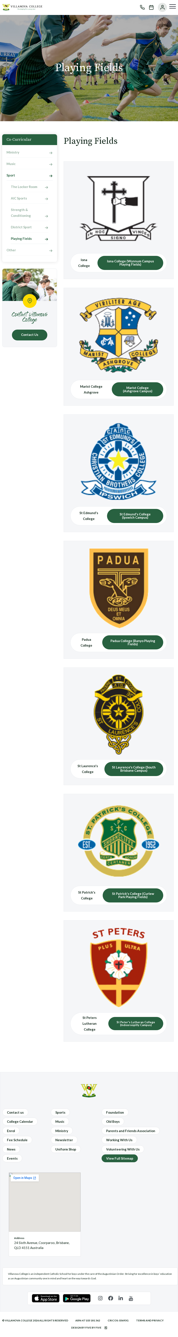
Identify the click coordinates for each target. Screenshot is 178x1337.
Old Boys (113, 1121)
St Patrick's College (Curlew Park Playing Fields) (133, 895)
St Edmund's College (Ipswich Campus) (135, 515)
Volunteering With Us (123, 1149)
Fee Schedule (17, 1140)
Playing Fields (21, 238)
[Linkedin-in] (120, 1298)
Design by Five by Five (86, 1327)
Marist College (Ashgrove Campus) (137, 389)
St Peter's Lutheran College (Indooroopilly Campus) (136, 1023)
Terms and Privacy (150, 1320)
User (160, 7)
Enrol (11, 1131)
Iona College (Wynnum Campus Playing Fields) (130, 262)
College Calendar (20, 1121)
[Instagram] (100, 1298)
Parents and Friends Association (130, 1131)
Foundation (115, 1112)
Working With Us (119, 1140)
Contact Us (29, 335)
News (11, 1149)
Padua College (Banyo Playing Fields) (132, 642)
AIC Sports (19, 198)
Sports (60, 1112)
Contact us (15, 1112)
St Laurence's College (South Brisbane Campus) (134, 768)
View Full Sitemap (119, 1158)
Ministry (13, 152)
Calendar (149, 7)
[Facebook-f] (110, 1298)
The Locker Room (24, 187)
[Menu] (172, 6)
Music (11, 164)
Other (11, 250)
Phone (140, 7)
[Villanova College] (22, 9)
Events (12, 1158)
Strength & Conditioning (21, 212)
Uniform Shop (65, 1149)
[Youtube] (131, 1298)
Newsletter (64, 1140)
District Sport (21, 227)
